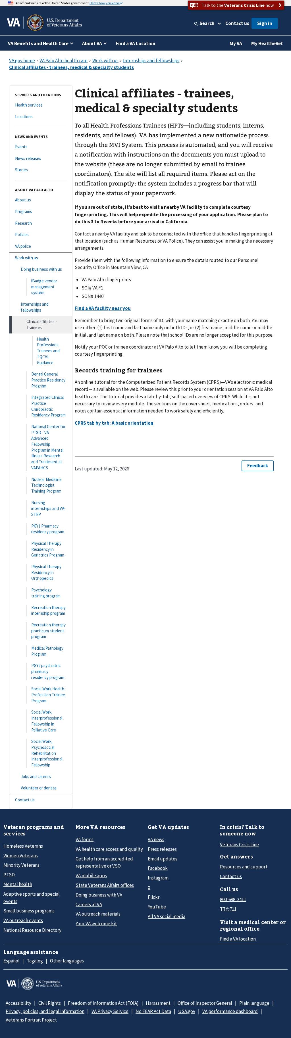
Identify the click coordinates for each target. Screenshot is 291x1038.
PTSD (9, 875)
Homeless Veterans (23, 846)
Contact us (237, 23)
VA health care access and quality (109, 849)
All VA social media (166, 916)
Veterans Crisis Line (239, 844)
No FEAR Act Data (153, 1011)
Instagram (158, 878)
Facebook (158, 868)
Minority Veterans (21, 865)
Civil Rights (49, 1003)
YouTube (157, 907)
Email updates (162, 859)
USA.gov (186, 1011)
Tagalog (35, 961)
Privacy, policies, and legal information (45, 1011)
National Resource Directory (32, 930)
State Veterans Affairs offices (105, 885)
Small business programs (29, 911)
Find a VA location (238, 939)
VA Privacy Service (110, 1011)
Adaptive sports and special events (31, 897)
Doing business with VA (99, 895)
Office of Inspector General (205, 1003)
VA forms (84, 839)
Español (11, 961)
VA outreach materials (98, 914)
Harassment (158, 1003)
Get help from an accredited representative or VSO (104, 862)
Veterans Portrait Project (31, 1020)
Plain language (254, 1003)
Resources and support (243, 867)
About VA (92, 43)
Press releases (162, 849)
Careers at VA (89, 904)
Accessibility (18, 1003)
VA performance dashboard (230, 1011)
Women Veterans (20, 856)
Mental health (17, 884)
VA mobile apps (91, 875)
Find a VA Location (135, 43)
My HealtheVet (267, 43)
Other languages (67, 961)
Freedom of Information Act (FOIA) (103, 1003)
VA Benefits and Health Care (38, 43)
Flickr (153, 897)
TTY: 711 (228, 909)
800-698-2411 (233, 899)
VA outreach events (23, 920)
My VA (236, 43)
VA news (156, 839)
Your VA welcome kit (96, 923)
